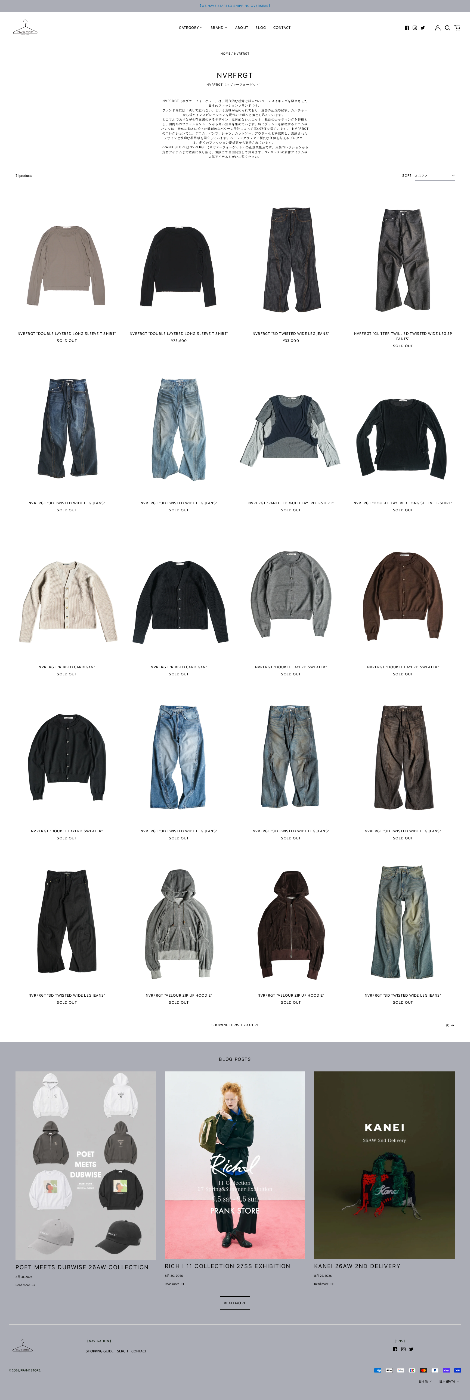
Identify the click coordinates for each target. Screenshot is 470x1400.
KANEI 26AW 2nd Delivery (357, 1266)
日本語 (424, 1381)
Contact (282, 27)
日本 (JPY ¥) (447, 1381)
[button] (448, 28)
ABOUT (242, 27)
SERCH (122, 1351)
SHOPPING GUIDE (99, 1351)
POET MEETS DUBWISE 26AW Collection (82, 1267)
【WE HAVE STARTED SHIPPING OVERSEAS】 (235, 6)
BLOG (260, 27)
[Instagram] (415, 28)
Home (226, 53)
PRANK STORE (30, 1370)
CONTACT (139, 1351)
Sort (407, 175)
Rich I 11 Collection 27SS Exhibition (227, 1266)
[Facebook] (407, 28)
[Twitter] (422, 28)
